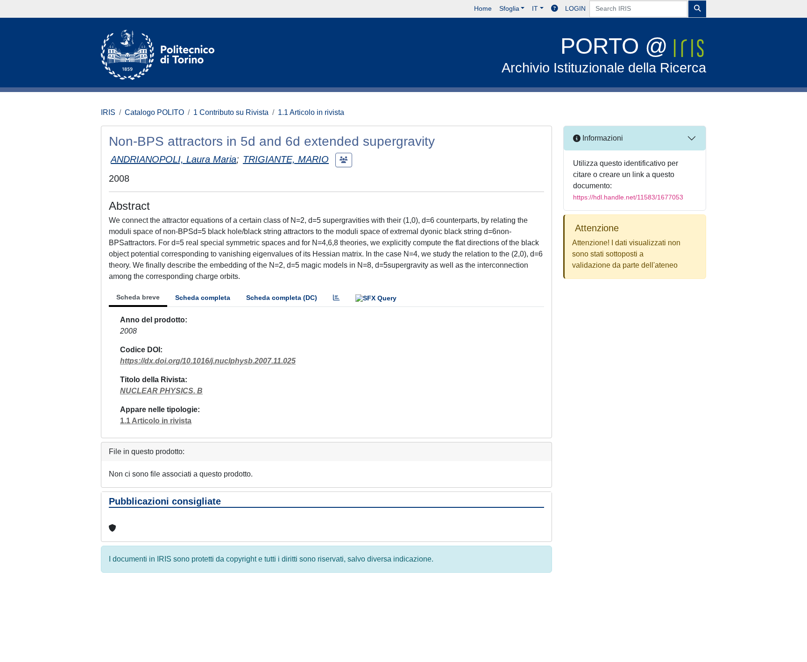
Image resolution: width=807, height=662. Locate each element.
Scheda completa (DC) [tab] (281, 297)
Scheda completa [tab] (202, 297)
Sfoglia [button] (509, 8)
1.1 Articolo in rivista (311, 112)
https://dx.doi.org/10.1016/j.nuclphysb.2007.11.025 (208, 361)
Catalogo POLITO (154, 112)
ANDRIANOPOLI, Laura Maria (173, 159)
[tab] (336, 298)
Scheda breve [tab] (138, 297)
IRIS (108, 112)
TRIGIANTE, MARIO (286, 159)
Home (483, 8)
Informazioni (601, 138)
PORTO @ (604, 54)
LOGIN (575, 8)
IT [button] (535, 8)
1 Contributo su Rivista (231, 112)
